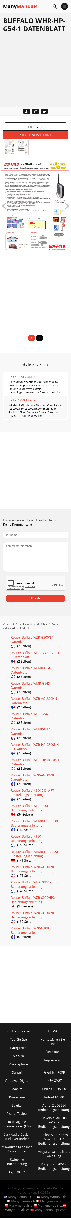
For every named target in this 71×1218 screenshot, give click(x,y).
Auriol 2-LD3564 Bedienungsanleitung (54, 1107)
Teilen (35, 111)
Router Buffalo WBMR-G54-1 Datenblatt (32, 670)
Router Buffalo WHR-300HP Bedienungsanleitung (31, 808)
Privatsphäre (18, 1064)
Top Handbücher (18, 1031)
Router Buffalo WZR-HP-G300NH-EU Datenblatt (35, 746)
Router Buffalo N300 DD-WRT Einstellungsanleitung (32, 792)
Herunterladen (26, 111)
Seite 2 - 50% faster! (23, 400)
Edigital (17, 1105)
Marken (18, 1056)
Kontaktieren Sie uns (52, 1041)
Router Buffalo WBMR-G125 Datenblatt (31, 731)
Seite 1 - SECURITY (22, 377)
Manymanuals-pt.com (50, 1210)
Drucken (44, 111)
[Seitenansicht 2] (67, 208)
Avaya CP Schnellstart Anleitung (54, 1154)
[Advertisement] (35, 72)
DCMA (52, 1031)
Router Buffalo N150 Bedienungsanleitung (26, 838)
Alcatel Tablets (17, 1113)
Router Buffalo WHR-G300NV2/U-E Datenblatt (35, 655)
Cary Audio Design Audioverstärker (17, 1136)
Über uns (53, 1052)
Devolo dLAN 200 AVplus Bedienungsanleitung (54, 1122)
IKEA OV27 (54, 1081)
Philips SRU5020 (54, 1089)
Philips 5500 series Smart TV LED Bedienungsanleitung (54, 1139)
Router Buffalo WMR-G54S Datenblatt (30, 685)
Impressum (52, 1060)
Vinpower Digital (17, 1081)
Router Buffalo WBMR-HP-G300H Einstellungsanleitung (35, 854)
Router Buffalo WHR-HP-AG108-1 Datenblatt (35, 762)
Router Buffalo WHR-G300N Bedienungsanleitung (31, 884)
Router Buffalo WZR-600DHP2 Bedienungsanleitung (33, 899)
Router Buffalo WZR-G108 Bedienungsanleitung (30, 930)
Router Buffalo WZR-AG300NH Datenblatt (33, 777)
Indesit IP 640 (54, 1097)
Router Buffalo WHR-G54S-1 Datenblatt (31, 716)
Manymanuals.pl (21, 1205)
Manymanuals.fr (23, 1201)
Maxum (16, 1089)
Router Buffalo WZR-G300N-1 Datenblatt (32, 639)
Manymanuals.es (17, 1210)
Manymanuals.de (54, 1197)
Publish (35, 598)
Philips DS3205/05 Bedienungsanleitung (54, 1166)
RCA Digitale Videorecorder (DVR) (17, 1124)
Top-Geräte (18, 1039)
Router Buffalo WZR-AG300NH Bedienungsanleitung (33, 869)
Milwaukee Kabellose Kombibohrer (17, 1149)
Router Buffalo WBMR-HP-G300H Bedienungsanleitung (35, 823)
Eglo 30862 (17, 1172)
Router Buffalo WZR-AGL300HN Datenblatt (34, 701)
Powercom (17, 1097)
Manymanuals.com (22, 1197)
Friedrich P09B (54, 1072)
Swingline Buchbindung (17, 1161)
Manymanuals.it (52, 1201)
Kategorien (18, 1048)
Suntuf (17, 1072)
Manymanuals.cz (50, 1205)
